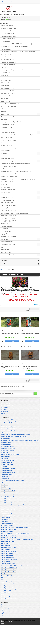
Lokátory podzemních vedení (8, 106)
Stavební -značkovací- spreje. (8, 195)
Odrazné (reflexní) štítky (7, 137)
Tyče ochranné (4, 228)
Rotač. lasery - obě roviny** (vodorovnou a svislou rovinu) (16, 163)
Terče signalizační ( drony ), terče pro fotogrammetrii (14, 213)
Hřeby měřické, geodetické (8, 64)
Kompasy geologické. (6, 80)
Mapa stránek (21, 386)
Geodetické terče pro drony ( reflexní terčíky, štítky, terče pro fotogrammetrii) (20, 51)
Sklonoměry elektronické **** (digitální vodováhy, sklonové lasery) (18, 179)
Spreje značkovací (5, 187)
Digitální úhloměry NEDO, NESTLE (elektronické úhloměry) (16, 44)
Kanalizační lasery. (6, 72)
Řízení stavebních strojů (7, 161)
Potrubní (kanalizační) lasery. (8, 148)
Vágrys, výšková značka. (7, 234)
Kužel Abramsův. (5, 85)
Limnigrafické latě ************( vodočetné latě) (13, 104)
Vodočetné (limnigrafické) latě (8, 236)
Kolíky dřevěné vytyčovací (7, 77)
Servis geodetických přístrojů (8, 174)
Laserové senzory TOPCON (8, 93)
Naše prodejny (4, 611)
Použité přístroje (5, 153)
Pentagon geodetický (6, 145)
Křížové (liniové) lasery (7, 83)
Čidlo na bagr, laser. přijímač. (8, 33)
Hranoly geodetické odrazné (8, 62)
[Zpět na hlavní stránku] (1, 270)
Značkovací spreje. (6, 252)
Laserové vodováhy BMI (7, 96)
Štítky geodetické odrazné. (8, 202)
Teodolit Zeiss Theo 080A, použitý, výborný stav (30, 367)
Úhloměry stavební (6, 231)
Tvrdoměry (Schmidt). (6, 226)
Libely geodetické (5, 101)
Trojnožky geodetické (6, 223)
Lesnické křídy (4, 98)
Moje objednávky (5, 403)
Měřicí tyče (3, 111)
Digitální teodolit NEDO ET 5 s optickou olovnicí (10, 334)
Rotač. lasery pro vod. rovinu (8, 166)
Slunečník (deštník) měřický (8, 182)
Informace (6, 264)
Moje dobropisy (5, 407)
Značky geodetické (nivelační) (8, 254)
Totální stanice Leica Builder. (8, 218)
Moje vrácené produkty (7, 405)
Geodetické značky (6, 54)
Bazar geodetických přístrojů (8, 28)
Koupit (12, 341)
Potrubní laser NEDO (6, 150)
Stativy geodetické (5, 192)
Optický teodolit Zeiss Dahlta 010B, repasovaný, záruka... (10, 367)
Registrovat (5, 1)
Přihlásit (13, 1)
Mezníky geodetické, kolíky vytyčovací (10, 122)
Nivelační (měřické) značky (8, 124)
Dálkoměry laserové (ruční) (8, 38)
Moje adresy (4, 409)
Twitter (11, 386)
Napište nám (4, 613)
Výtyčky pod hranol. (6, 247)
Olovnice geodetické (6, 143)
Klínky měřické (4, 75)
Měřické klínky (4, 119)
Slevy (2, 604)
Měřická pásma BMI (6, 114)
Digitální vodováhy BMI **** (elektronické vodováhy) (14, 46)
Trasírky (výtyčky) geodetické (8, 221)
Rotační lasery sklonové (7, 169)
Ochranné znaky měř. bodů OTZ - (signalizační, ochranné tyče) (17, 135)
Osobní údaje (4, 411)
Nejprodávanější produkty (7, 608)
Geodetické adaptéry (6, 49)
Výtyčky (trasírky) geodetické (8, 244)
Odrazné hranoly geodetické (8, 140)
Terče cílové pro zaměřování (8, 210)
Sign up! (3, 413)
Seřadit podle (27, 309)
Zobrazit (36, 304)
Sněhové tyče (4, 184)
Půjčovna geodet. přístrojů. (8, 158)
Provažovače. (4, 156)
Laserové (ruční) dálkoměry (8, 88)
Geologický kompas (6, 57)
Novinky (3, 606)
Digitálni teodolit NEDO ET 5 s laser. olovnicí (30, 334)
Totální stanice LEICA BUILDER (9, 215)
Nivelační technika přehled (8, 132)
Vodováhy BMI (4, 239)
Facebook (4, 386)
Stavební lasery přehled (7, 197)
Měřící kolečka (4, 109)
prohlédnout (6, 314)
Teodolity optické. (5, 208)
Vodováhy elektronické (7, 241)
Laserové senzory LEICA (7, 90)
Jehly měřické (4, 67)
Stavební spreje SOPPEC (7, 200)
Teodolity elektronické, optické (9, 205)
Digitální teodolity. (5, 41)
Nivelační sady (4, 130)
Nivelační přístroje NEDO (7, 127)
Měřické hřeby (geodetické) (8, 117)
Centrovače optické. (6, 31)
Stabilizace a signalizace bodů (9, 189)
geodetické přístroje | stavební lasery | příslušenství (12, 14)
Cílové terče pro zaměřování (8, 36)
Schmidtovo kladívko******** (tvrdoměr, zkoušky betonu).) (16, 171)
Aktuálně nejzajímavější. (7, 25)
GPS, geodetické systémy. (7, 59)
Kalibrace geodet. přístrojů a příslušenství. (12, 70)
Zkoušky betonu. (5, 249)
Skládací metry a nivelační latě (9, 176)
